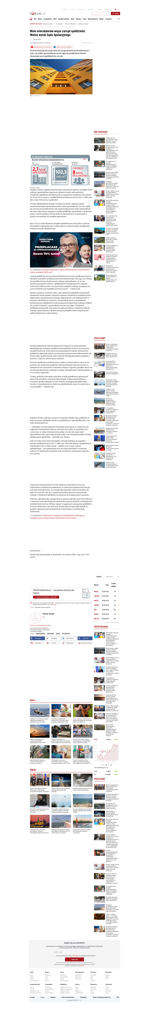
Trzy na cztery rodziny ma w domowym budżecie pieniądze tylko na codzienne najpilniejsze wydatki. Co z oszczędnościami (82, 720)
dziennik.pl (72, 9)
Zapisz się (74, 959)
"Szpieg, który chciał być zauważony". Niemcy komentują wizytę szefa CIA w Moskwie (39, 831)
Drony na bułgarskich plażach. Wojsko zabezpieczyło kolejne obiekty (82, 810)
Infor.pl (77, 984)
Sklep (118, 9)
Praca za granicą (64, 980)
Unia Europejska (34, 980)
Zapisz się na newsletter (64, 47)
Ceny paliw (59, 24)
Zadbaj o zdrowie (83, 24)
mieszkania (50, 633)
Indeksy (107, 975)
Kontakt (32, 997)
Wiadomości (93, 987)
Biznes (47, 972)
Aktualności (48, 975)
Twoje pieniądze (49, 992)
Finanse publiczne (49, 989)
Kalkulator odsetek (64, 991)
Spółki (106, 977)
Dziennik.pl (93, 984)
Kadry (76, 989)
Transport (93, 972)
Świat (31, 972)
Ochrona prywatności (68, 997)
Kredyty (47, 991)
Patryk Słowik (37, 39)
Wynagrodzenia (64, 977)
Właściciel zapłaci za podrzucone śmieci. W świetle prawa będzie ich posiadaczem (61, 741)
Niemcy (32, 978)
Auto (91, 991)
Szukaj (117, 13)
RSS (118, 997)
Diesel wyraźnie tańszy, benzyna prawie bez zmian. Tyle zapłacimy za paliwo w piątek (81, 761)
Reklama (52, 997)
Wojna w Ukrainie (70, 24)
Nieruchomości (79, 972)
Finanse (47, 980)
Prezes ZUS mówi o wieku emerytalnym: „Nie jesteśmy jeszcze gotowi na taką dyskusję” (81, 741)
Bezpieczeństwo (35, 984)
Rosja (31, 975)
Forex (106, 978)
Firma (46, 977)
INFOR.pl (65, 9)
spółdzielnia (66, 633)
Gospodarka (48, 984)
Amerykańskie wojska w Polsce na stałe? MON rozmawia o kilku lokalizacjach (37, 761)
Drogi (91, 977)
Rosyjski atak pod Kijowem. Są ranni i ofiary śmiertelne (82, 789)
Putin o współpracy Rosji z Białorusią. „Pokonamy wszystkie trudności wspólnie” (40, 790)
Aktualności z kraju (34, 991)
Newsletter (99, 9)
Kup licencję (53, 604)
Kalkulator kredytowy (65, 992)
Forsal (31, 27)
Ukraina (32, 977)
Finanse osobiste (48, 24)
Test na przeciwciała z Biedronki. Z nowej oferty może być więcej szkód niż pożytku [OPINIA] (40, 629)
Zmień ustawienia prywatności (101, 997)
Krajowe (32, 987)
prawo (58, 633)
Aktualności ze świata (35, 992)
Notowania (108, 972)
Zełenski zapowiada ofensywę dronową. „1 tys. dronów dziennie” (39, 810)
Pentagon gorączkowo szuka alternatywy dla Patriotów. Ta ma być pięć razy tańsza (60, 831)
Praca (62, 972)
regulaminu (75, 955)
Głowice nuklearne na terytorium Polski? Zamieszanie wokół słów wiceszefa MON (38, 741)
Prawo (76, 987)
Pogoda (92, 992)
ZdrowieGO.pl (90, 9)
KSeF (46, 978)
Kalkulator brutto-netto (65, 987)
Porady (107, 992)
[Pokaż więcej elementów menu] (118, 19)
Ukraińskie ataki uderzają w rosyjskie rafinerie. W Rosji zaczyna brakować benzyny (60, 810)
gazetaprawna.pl (108, 9)
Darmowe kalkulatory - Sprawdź (46, 597)
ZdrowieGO (108, 984)
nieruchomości (40, 633)
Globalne (32, 989)
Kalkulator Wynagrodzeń (66, 989)
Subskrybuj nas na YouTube (42, 47)
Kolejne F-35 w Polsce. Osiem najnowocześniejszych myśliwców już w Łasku (39, 720)
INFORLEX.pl (81, 9)
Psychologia (108, 991)
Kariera (62, 978)
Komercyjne (78, 978)
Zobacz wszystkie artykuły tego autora (40, 625)
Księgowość (78, 991)
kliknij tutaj (81, 965)
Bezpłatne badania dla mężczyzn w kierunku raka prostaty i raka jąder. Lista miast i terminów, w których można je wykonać (60, 720)
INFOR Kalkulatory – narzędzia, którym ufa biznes (53, 591)
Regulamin (83, 997)
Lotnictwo (92, 980)
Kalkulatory (63, 984)
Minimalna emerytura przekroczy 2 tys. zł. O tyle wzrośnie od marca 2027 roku (60, 761)
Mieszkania (78, 977)
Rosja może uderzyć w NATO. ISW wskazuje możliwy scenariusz (82, 831)
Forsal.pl (37, 27)
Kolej (91, 978)
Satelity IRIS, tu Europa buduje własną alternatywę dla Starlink (60, 790)
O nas (42, 997)
